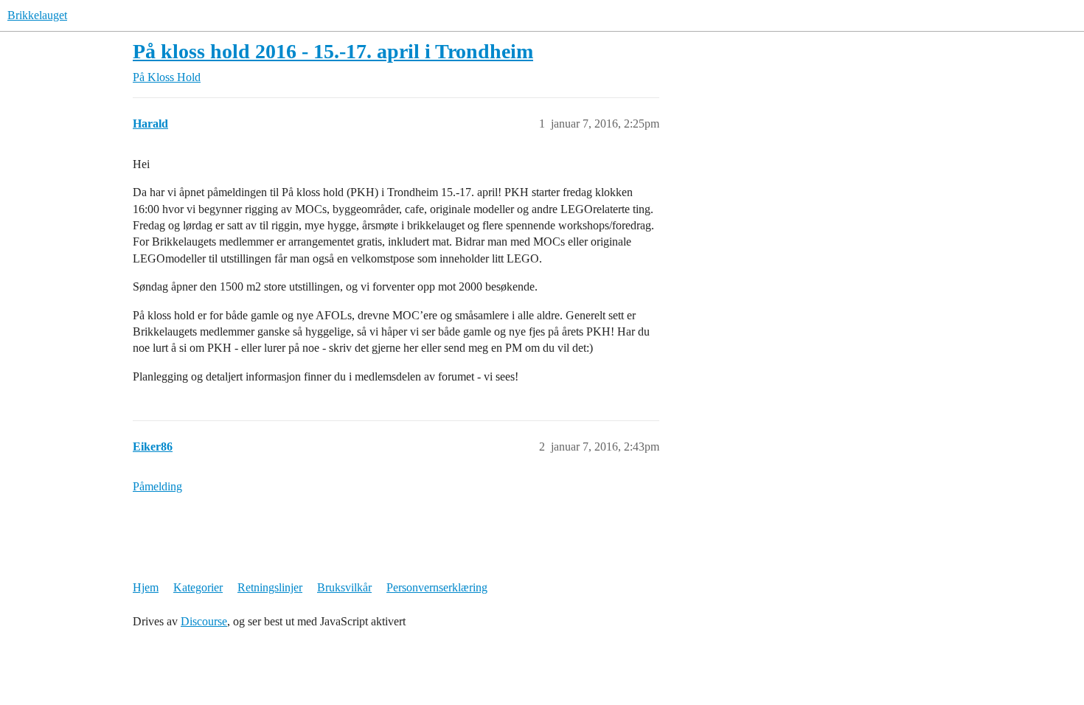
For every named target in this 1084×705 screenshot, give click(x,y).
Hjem (146, 587)
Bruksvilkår (344, 587)
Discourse (204, 621)
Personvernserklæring (436, 587)
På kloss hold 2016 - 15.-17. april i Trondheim (333, 51)
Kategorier (198, 587)
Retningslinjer (269, 587)
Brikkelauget (37, 15)
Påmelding (157, 486)
